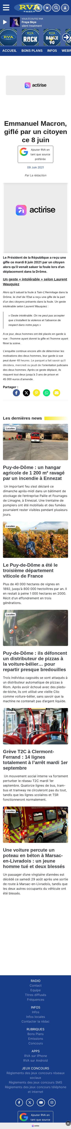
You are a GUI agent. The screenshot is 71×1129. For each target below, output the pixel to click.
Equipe (35, 990)
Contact (36, 985)
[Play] (5, 22)
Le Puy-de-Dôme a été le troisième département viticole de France (30, 570)
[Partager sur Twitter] (25, 395)
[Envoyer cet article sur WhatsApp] (45, 395)
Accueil (9, 50)
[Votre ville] (38, 8)
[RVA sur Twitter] (30, 1102)
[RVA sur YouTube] (41, 1102)
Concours (35, 1043)
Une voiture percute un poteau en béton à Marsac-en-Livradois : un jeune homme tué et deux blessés (34, 858)
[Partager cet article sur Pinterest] (35, 395)
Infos (52, 50)
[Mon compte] (65, 8)
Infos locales (35, 1017)
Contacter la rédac (35, 1021)
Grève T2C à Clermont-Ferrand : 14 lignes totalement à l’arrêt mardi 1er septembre (35, 760)
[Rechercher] (56, 8)
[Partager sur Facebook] (15, 395)
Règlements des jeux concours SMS (35, 1082)
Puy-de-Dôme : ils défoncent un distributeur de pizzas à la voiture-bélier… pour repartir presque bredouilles (35, 661)
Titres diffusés (35, 995)
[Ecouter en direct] (47, 8)
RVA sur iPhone (35, 1056)
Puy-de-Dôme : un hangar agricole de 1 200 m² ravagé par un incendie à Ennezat (33, 473)
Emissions (35, 1039)
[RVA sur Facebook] (19, 1102)
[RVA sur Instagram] (52, 1102)
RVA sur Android (35, 1060)
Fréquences (35, 999)
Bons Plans (32, 50)
